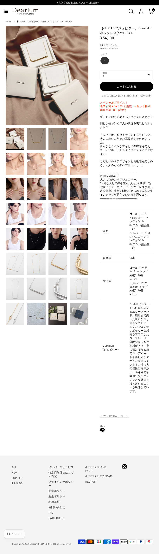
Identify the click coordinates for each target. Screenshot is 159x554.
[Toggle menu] (6, 11)
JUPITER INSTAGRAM (98, 476)
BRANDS (17, 483)
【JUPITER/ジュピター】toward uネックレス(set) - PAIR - (44, 21)
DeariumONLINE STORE (41, 544)
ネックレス (111, 45)
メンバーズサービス (60, 467)
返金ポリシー (56, 496)
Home (8, 21)
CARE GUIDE (56, 518)
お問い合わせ (56, 507)
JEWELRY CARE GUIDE (114, 416)
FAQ (50, 512)
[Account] (141, 9)
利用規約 (54, 501)
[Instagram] (124, 466)
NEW (14, 472)
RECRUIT (91, 481)
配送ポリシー (56, 490)
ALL (14, 467)
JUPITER (17, 478)
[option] (47, 77)
